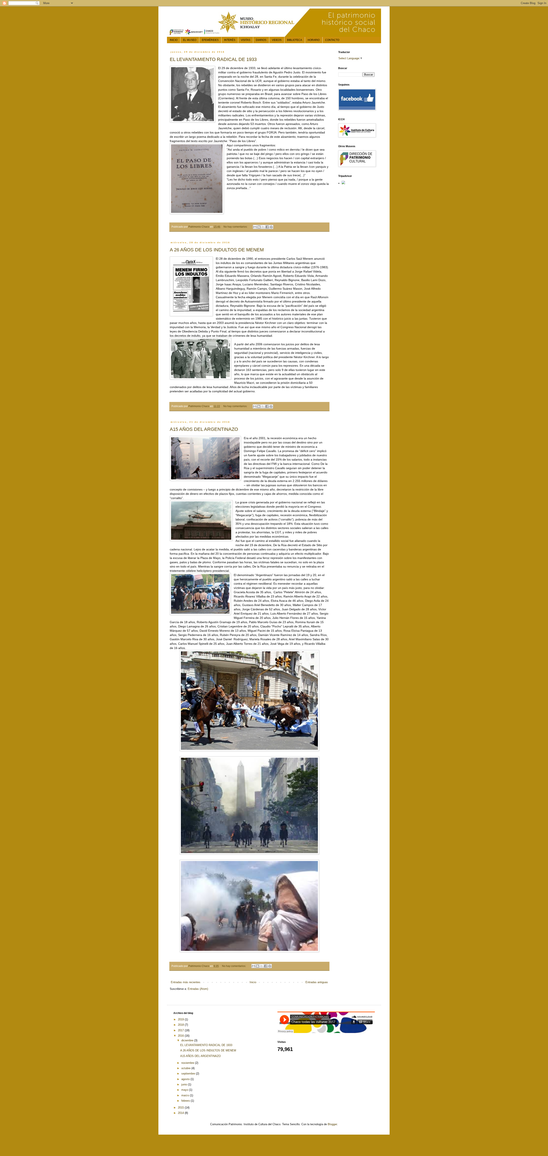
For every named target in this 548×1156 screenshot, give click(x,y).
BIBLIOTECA (294, 40)
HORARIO (314, 40)
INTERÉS (229, 40)
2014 (181, 1113)
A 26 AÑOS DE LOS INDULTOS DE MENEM (217, 249)
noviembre (188, 1062)
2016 (181, 1035)
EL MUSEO (189, 40)
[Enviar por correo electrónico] (255, 227)
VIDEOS (276, 40)
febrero (186, 1100)
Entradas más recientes (185, 982)
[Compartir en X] (263, 227)
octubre (186, 1068)
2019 (181, 1019)
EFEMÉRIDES (210, 40)
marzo (185, 1095)
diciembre (187, 1040)
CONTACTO (332, 40)
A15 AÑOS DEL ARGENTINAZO (204, 429)
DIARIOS (261, 40)
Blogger (332, 1124)
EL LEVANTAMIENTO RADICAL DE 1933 (213, 59)
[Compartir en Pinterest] (271, 227)
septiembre (188, 1073)
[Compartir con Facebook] (267, 227)
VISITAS (245, 40)
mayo (185, 1089)
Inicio (253, 982)
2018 (181, 1024)
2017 (181, 1030)
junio (184, 1084)
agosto (186, 1079)
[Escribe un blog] (259, 227)
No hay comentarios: (235, 226)
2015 (181, 1107)
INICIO (173, 40)
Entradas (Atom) (198, 988)
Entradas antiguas (316, 982)
